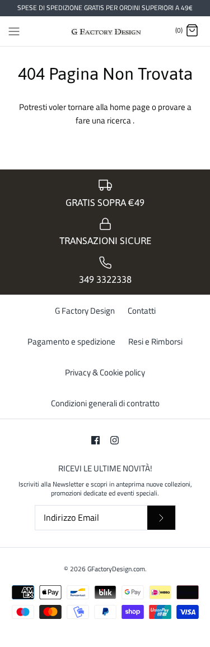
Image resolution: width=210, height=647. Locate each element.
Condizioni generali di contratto (105, 403)
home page (131, 106)
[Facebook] (95, 440)
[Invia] (161, 518)
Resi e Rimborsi (155, 341)
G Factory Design (85, 310)
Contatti (142, 310)
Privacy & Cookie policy (105, 372)
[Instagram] (114, 440)
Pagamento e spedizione (71, 341)
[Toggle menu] (14, 30)
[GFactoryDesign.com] (105, 31)
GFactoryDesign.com (116, 568)
